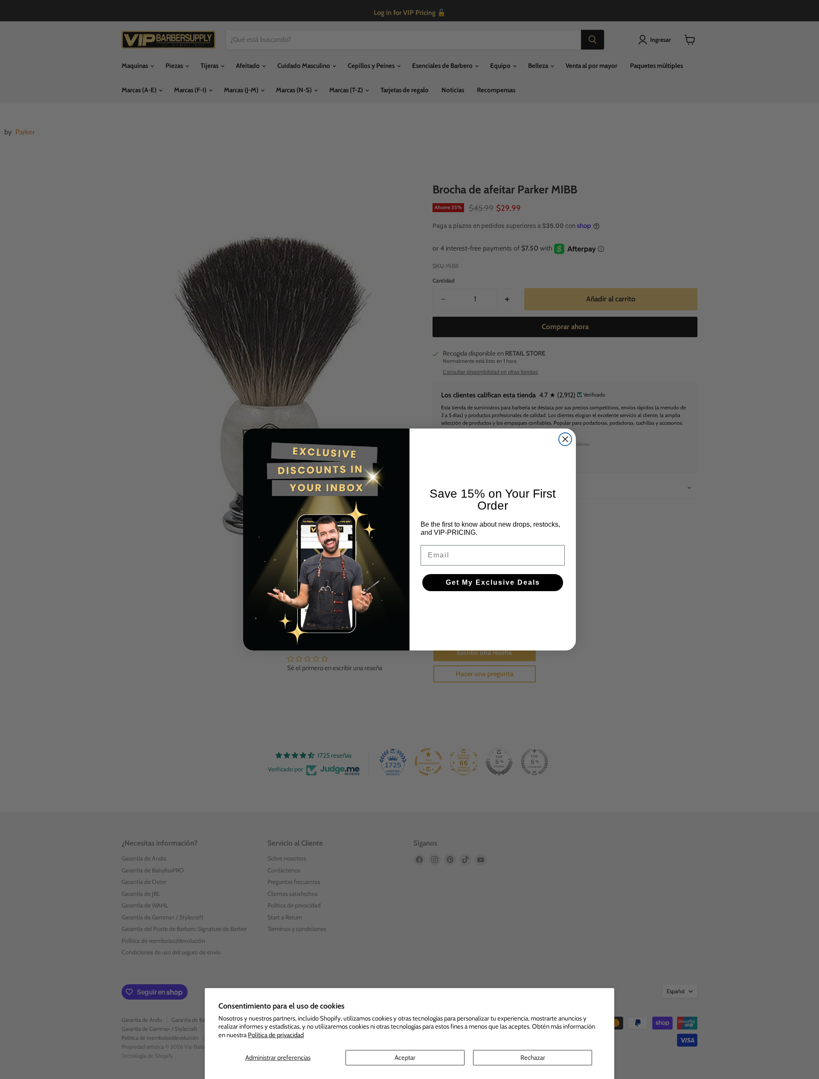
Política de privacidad (276, 1035)
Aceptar (405, 1058)
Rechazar (532, 1058)
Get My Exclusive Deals (493, 582)
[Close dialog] (565, 439)
